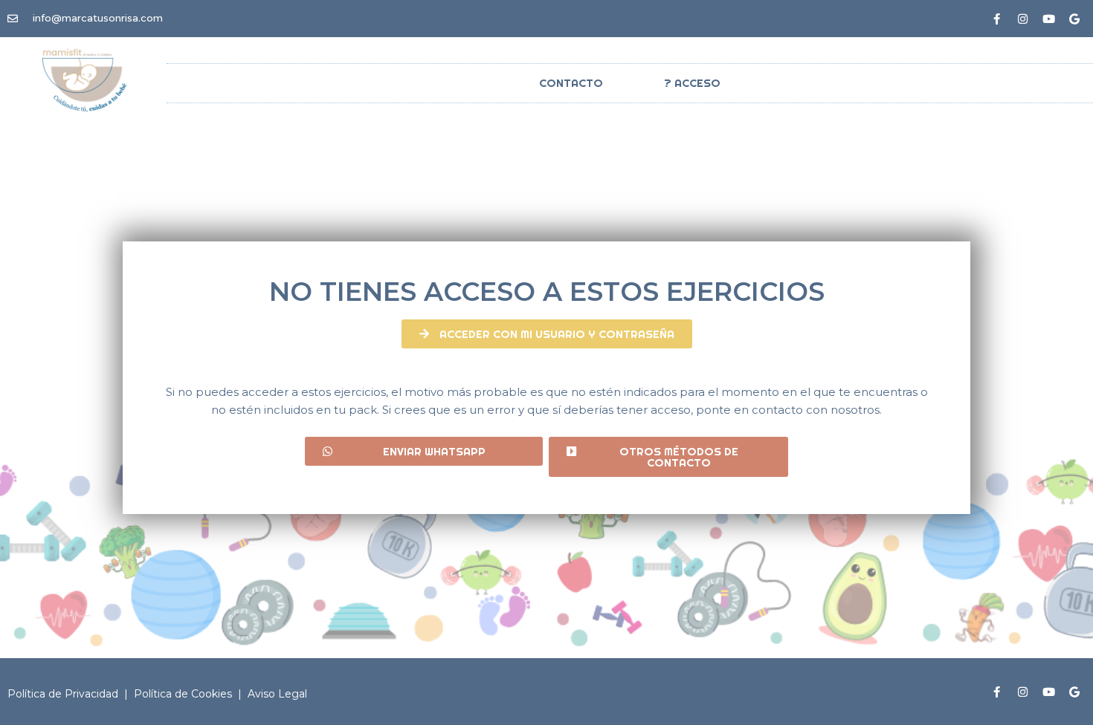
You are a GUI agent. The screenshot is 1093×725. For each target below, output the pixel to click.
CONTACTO (571, 83)
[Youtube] (1048, 18)
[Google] (1074, 18)
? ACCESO (692, 83)
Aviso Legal (277, 693)
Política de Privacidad (64, 693)
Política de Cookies (184, 693)
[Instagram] (1022, 18)
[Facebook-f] (996, 18)
